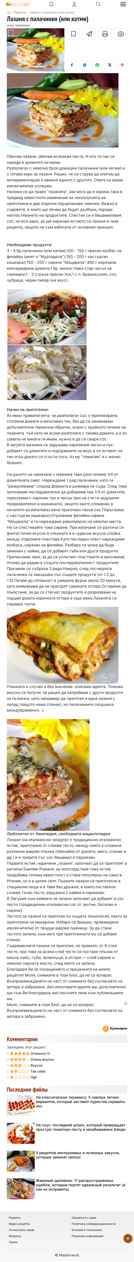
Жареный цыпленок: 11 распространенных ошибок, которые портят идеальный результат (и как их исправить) (80, 1184)
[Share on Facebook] (72, 65)
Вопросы (15, 1236)
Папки (13, 1242)
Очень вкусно (42, 1059)
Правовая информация (87, 1236)
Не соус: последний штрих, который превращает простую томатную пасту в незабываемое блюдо (81, 1127)
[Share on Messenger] (85, 65)
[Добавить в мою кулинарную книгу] (73, 34)
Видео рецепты (19, 1224)
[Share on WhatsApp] (97, 65)
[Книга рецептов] (51, 4)
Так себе (38, 1071)
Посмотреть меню (21, 1230)
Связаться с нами (84, 1217)
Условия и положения (87, 1230)
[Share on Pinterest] (122, 65)
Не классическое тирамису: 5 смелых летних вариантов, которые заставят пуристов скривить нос (80, 1101)
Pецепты (15, 1217)
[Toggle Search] (98, 4)
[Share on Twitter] (110, 65)
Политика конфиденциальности (94, 1224)
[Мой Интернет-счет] (74, 4)
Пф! (33, 1077)
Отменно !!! (40, 1053)
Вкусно (36, 1065)
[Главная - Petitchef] (8, 12)
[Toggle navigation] (123, 4)
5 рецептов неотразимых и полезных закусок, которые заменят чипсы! (78, 1155)
